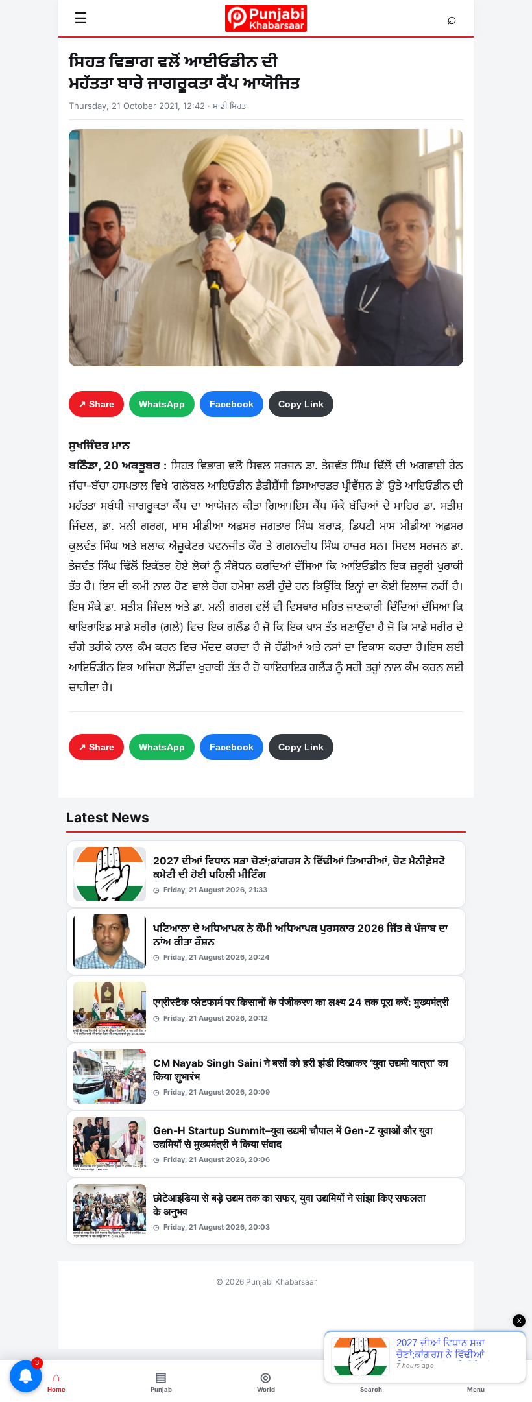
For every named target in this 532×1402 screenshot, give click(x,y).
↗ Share (96, 404)
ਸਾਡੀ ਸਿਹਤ (229, 106)
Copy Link (301, 404)
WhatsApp (162, 404)
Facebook (232, 404)
